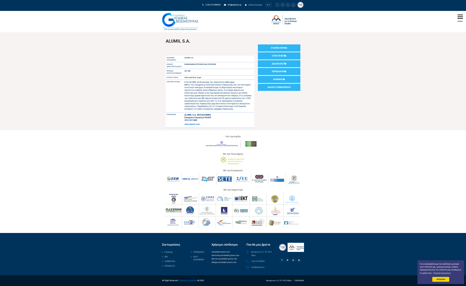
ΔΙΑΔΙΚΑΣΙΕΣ (278, 63)
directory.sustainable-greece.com (224, 259)
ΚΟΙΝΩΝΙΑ (278, 79)
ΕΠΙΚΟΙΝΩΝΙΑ (299, 280)
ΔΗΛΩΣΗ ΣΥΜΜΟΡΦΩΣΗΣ (279, 87)
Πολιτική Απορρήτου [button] (442, 273)
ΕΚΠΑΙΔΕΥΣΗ (169, 266)
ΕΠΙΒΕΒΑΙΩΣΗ (198, 252)
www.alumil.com (192, 124)
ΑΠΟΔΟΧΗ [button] (441, 279)
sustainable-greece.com (221, 252)
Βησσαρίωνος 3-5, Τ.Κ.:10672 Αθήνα (278, 280)
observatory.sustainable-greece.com (225, 255)
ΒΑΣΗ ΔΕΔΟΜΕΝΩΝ (198, 258)
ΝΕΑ (166, 257)
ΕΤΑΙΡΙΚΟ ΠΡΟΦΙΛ (279, 48)
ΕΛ (268, 5)
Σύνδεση (251, 5)
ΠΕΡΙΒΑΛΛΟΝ (278, 71)
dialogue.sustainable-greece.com (224, 262)
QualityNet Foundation (187, 280)
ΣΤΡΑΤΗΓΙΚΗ (278, 55)
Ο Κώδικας (168, 252)
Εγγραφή (259, 5)
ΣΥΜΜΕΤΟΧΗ (169, 261)
